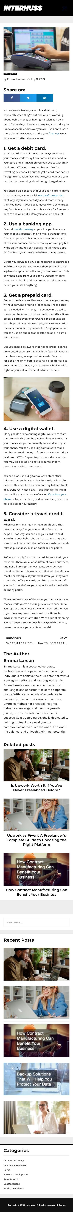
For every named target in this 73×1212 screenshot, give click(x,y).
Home (7, 1169)
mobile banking (23, 229)
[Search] (64, 922)
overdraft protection (50, 195)
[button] (12, 98)
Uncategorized (12, 1183)
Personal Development (16, 1174)
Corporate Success (14, 1160)
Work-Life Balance (14, 1188)
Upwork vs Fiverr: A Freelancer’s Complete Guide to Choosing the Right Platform (36, 840)
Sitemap (61, 1205)
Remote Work (11, 1179)
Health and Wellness (15, 1165)
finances (54, 133)
